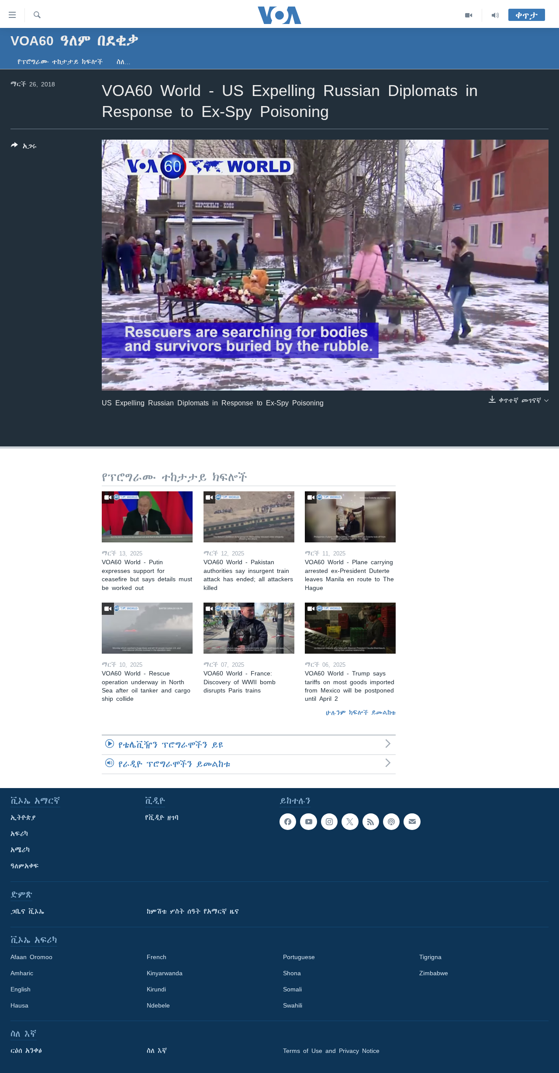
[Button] (24, 148)
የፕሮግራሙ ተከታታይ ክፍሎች (60, 62)
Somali (292, 989)
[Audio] (495, 15)
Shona (292, 973)
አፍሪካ (19, 834)
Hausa (19, 1005)
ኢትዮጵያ (23, 818)
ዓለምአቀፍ (24, 866)
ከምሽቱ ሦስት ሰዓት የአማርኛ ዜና (193, 911)
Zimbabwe (433, 973)
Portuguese (299, 957)
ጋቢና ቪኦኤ (27, 911)
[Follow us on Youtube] (308, 821)
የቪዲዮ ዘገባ (162, 818)
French (156, 957)
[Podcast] (391, 821)
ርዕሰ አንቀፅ (26, 1051)
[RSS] (370, 821)
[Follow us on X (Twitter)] (350, 821)
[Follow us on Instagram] (329, 821)
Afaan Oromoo (31, 957)
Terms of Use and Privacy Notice (331, 1051)
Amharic (21, 973)
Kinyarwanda (165, 973)
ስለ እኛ (157, 1051)
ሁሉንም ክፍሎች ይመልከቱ (361, 712)
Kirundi (156, 989)
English (20, 989)
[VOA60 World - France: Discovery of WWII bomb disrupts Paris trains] (249, 628)
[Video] (468, 15)
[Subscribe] (412, 821)
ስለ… (124, 62)
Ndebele (158, 1005)
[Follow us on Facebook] (288, 821)
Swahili (292, 1005)
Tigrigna (430, 957)
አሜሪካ (20, 850)
